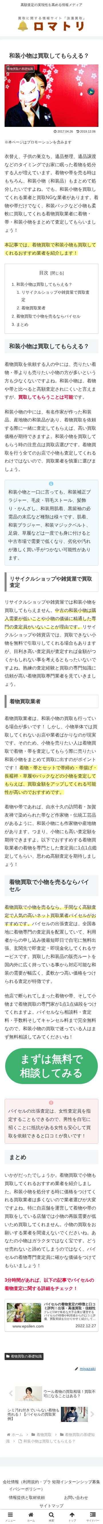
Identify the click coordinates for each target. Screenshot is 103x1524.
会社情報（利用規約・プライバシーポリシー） (27, 1485)
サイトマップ (51, 1505)
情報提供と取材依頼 (27, 1497)
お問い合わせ (76, 1497)
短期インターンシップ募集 (76, 1482)
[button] (92, 1005)
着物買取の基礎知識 (26, 1356)
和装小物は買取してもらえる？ (44, 284)
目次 (43, 272)
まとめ (22, 324)
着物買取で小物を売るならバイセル (48, 316)
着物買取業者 (33, 308)
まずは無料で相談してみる (51, 1066)
